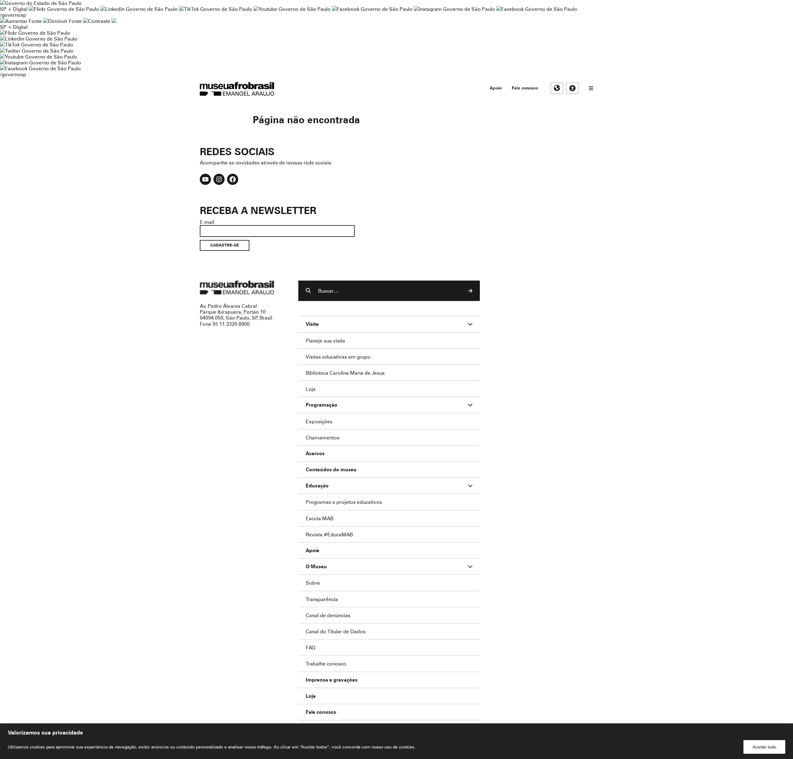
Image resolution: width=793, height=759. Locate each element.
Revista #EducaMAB (329, 534)
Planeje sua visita (325, 340)
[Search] (470, 291)
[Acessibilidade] (572, 88)
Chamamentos (323, 437)
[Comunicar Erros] (114, 21)
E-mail (207, 222)
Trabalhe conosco (326, 663)
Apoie (496, 87)
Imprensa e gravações (331, 680)
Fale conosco (525, 87)
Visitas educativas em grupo (338, 357)
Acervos (315, 453)
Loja (311, 389)
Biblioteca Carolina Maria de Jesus (345, 373)
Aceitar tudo (764, 746)
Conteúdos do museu (331, 470)
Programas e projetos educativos (344, 502)
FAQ (310, 647)
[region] (396, 741)
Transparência (322, 599)
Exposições (319, 421)
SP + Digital (14, 9)
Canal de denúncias (328, 615)
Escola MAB (319, 518)
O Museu (316, 566)
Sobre (313, 583)
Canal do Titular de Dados (336, 631)
